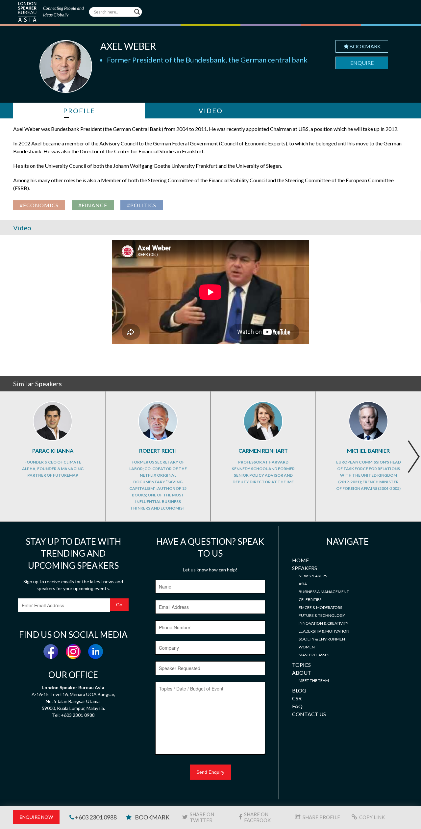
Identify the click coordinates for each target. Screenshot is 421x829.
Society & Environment (323, 639)
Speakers (304, 568)
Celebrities (310, 599)
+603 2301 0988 (95, 817)
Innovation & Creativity (323, 623)
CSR (297, 698)
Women (307, 646)
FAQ (297, 706)
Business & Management (324, 591)
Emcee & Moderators (320, 607)
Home (300, 560)
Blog (299, 690)
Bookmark (365, 46)
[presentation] (413, 456)
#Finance (92, 205)
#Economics (39, 205)
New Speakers (313, 575)
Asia (303, 583)
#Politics (141, 205)
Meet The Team (314, 680)
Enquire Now (36, 817)
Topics (301, 665)
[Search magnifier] (137, 11)
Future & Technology (322, 615)
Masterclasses (314, 654)
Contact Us (309, 714)
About (301, 672)
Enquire (362, 63)
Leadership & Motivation (324, 631)
